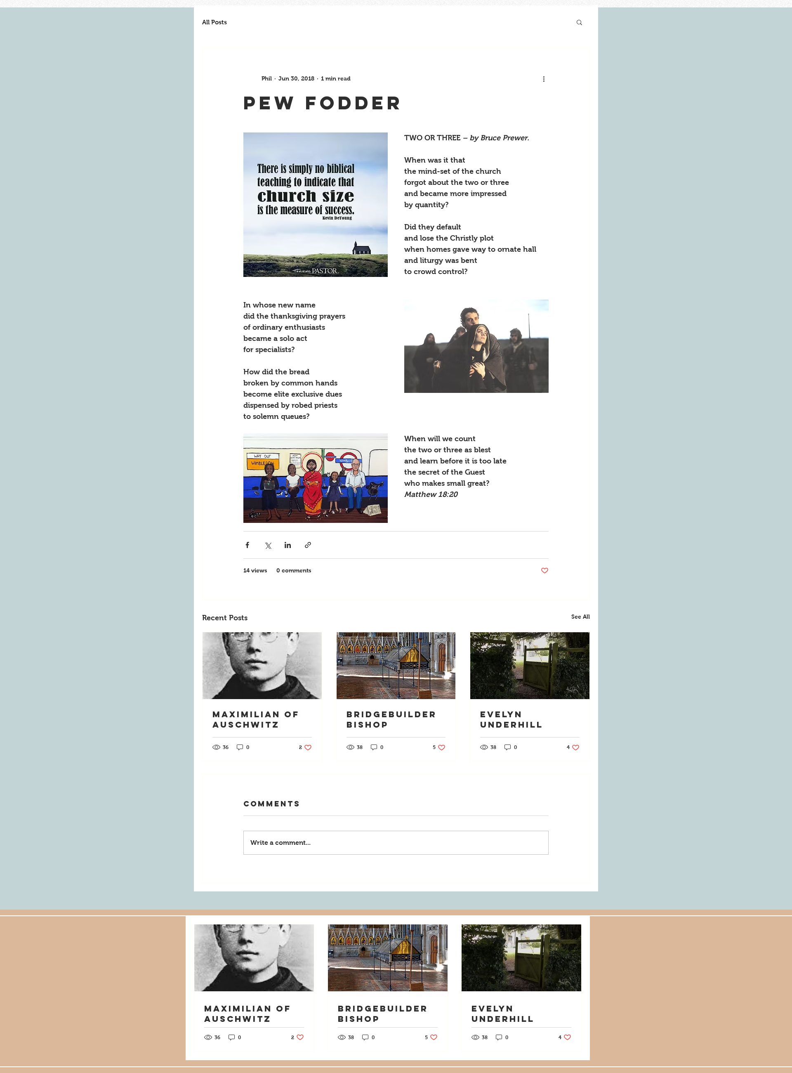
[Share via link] (308, 545)
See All (580, 616)
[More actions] (544, 78)
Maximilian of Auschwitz (255, 719)
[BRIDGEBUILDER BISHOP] (396, 665)
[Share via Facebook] (247, 545)
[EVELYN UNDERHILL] (529, 665)
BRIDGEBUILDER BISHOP (391, 719)
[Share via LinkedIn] (288, 545)
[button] (579, 22)
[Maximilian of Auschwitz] (262, 665)
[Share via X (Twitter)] (267, 545)
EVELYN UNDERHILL (511, 719)
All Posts (214, 22)
